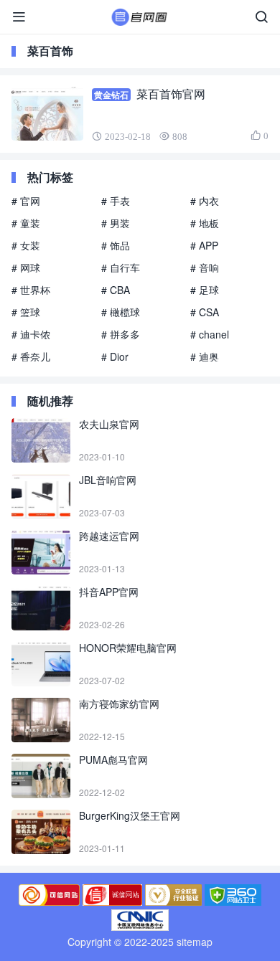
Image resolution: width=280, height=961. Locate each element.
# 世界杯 (30, 290)
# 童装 (25, 223)
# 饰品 (115, 245)
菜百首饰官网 (170, 93)
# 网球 (25, 267)
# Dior (115, 356)
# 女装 (25, 245)
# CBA (115, 290)
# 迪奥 (204, 356)
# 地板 (204, 223)
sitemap (195, 941)
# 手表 (115, 201)
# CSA (204, 312)
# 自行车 (120, 267)
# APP (204, 245)
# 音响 (204, 267)
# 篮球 (25, 312)
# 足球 (204, 290)
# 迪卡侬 (30, 334)
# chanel (209, 334)
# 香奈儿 (30, 356)
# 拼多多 (120, 334)
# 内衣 (204, 201)
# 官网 (25, 201)
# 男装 (115, 223)
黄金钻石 (111, 94)
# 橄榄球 (120, 312)
